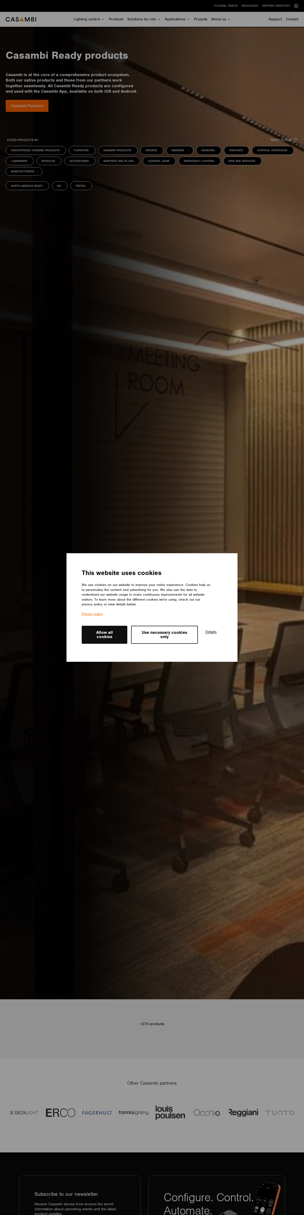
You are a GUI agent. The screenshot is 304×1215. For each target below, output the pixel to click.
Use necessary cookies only (164, 634)
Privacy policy (92, 614)
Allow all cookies (104, 634)
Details (211, 632)
